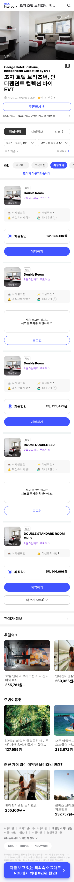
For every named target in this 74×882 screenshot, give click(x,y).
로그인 (37, 340)
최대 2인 (47, 217)
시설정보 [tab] (37, 131)
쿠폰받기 (35, 107)
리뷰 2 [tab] (58, 131)
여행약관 (37, 832)
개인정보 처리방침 (62, 828)
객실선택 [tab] (15, 131)
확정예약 (58, 165)
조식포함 (40, 165)
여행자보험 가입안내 (15, 832)
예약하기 (37, 251)
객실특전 (47, 212)
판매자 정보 (13, 618)
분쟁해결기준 (54, 832)
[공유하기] (67, 17)
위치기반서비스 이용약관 (33, 828)
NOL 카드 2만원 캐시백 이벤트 (36, 115)
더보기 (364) (35, 600)
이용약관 (9, 828)
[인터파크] (9, 5)
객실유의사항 (20, 217)
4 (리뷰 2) (47, 97)
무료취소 (21, 165)
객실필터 (63, 151)
